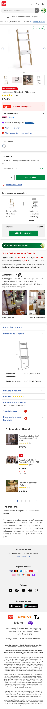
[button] (38, 28)
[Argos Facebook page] (17, 590)
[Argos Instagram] (36, 590)
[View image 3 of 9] (28, 80)
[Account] (32, 4)
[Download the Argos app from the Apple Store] (16, 607)
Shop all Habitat (39, 22)
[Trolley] (43, 4)
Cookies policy (15, 631)
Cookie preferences (31, 631)
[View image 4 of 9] (39, 80)
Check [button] (40, 168)
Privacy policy (35, 628)
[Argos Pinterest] (30, 590)
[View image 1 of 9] (6, 80)
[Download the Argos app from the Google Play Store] (31, 607)
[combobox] (18, 10)
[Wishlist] (37, 4)
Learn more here (23, 556)
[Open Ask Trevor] (43, 10)
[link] (23, 127)
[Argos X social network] (23, 590)
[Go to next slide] (44, 49)
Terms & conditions (24, 634)
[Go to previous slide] (3, 49)
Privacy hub (23, 628)
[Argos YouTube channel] (10, 590)
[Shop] (9, 4)
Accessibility (11, 628)
